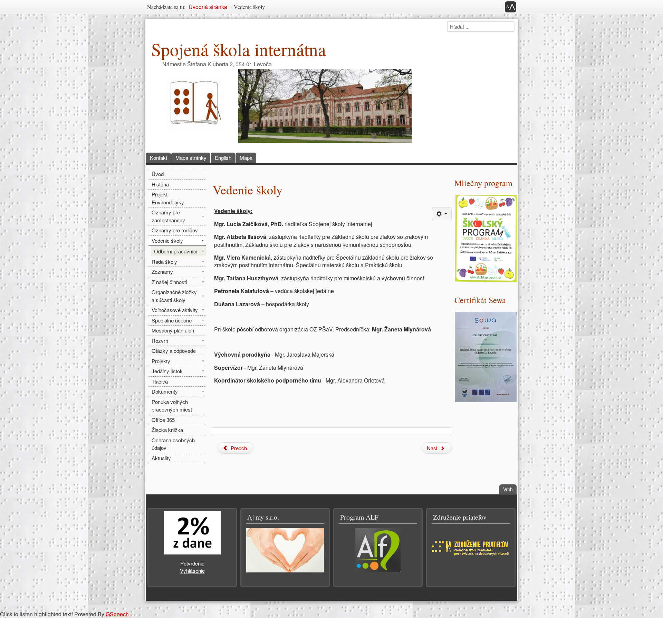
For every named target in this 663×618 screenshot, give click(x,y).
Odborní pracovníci (175, 251)
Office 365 (163, 419)
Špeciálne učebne (172, 320)
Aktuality (161, 458)
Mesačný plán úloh (173, 330)
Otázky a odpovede (174, 350)
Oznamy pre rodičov (175, 230)
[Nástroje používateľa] (442, 213)
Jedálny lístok (167, 371)
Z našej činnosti (169, 282)
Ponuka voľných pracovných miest (172, 405)
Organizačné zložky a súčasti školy (174, 295)
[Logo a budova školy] (284, 105)
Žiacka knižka (167, 429)
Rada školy (164, 261)
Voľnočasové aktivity (175, 309)
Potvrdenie (192, 563)
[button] (510, 7)
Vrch (510, 489)
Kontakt (158, 157)
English (223, 157)
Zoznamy (162, 271)
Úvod (158, 173)
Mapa (246, 157)
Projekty (161, 361)
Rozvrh (160, 340)
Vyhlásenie (192, 570)
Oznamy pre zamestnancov (168, 216)
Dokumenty (165, 391)
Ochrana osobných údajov (173, 444)
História (160, 184)
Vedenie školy (167, 240)
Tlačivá (160, 381)
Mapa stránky (190, 157)
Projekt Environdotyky (168, 198)
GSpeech (117, 614)
